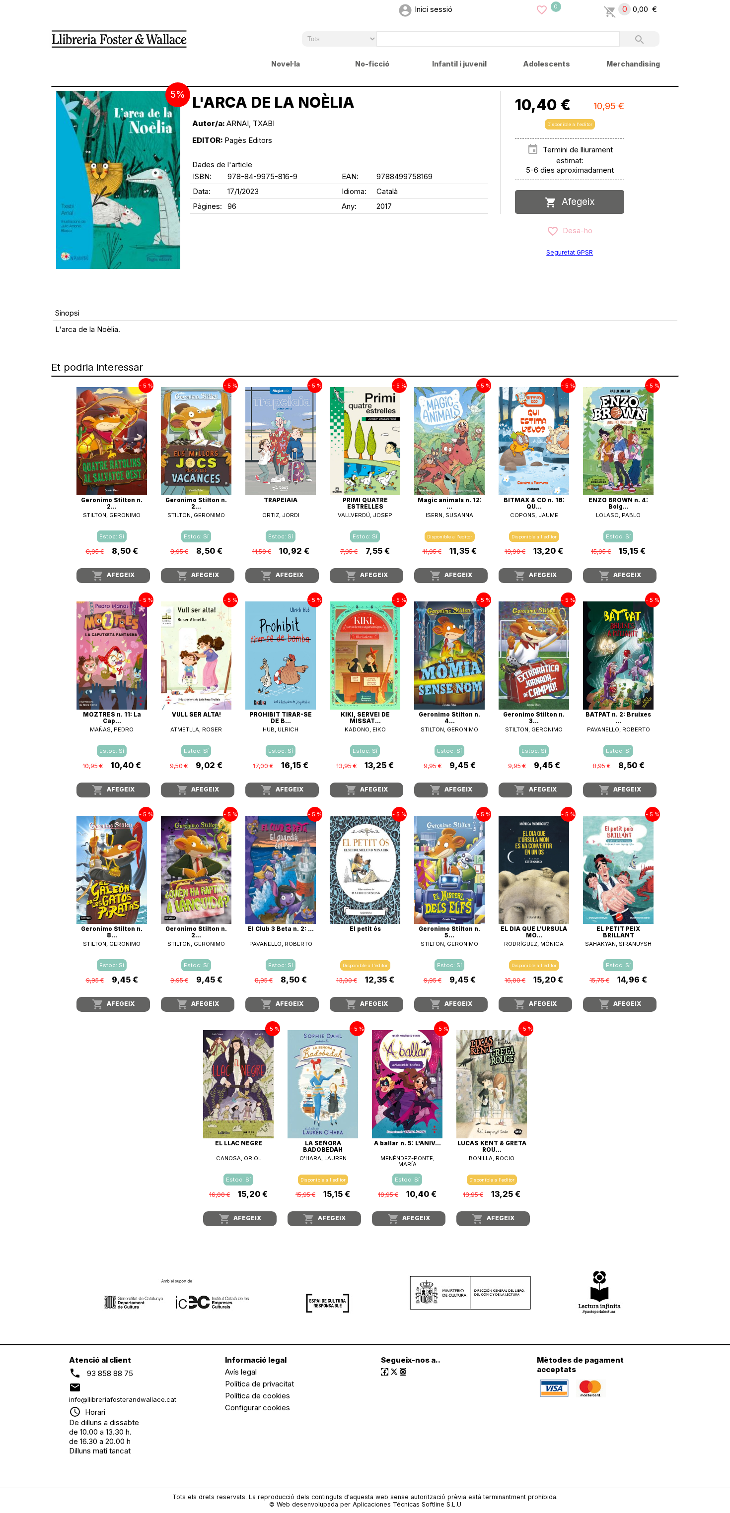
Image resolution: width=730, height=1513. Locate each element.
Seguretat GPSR (569, 252)
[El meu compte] (405, 9)
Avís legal (241, 1372)
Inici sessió (433, 9)
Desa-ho (575, 230)
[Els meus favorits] (542, 9)
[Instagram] (403, 1372)
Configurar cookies (257, 1407)
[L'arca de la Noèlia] (118, 180)
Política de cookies (257, 1395)
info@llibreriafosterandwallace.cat (122, 1399)
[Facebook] (384, 1372)
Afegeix (576, 201)
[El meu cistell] (610, 9)
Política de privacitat (259, 1383)
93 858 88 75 (110, 1373)
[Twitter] (394, 1372)
